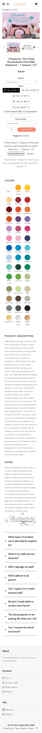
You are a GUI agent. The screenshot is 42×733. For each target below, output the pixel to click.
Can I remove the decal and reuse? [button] (21, 629)
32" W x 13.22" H (30, 90)
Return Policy (34, 728)
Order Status (11, 687)
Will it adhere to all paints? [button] (18, 577)
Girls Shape (20, 119)
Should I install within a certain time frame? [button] (21, 603)
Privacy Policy (8, 728)
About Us (9, 709)
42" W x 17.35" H (21, 95)
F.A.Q (8, 678)
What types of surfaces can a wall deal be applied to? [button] (22, 541)
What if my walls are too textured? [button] (21, 556)
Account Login (11, 682)
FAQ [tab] (31, 153)
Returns (8, 691)
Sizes (20, 85)
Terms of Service (21, 728)
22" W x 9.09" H (11, 90)
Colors (21, 78)
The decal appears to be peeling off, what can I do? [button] (22, 616)
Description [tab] (17, 153)
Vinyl (15, 9)
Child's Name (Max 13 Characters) (21, 111)
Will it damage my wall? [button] (21, 566)
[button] (5, 4)
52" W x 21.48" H (21, 101)
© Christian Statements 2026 (21, 725)
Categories (6, 9)
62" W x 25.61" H (21, 107)
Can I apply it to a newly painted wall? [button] (21, 590)
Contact (8, 714)
